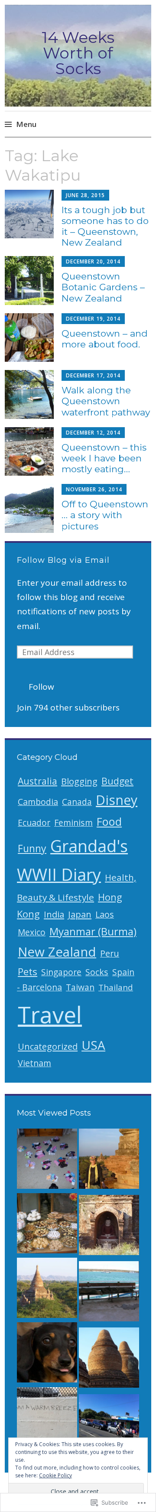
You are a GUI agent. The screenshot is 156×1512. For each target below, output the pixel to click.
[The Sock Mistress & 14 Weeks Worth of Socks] (47, 1161)
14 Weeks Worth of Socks (78, 53)
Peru (109, 953)
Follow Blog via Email (63, 560)
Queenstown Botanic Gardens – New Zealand (103, 287)
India (54, 914)
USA (93, 1045)
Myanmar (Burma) (92, 931)
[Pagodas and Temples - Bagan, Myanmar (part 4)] (109, 1359)
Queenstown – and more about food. (105, 339)
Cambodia (38, 802)
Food (109, 821)
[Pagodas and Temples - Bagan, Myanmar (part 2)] (109, 1227)
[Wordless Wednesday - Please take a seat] (109, 1293)
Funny (32, 848)
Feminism (73, 822)
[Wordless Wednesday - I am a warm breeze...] (47, 1419)
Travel (50, 1014)
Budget (117, 781)
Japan (79, 914)
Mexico (32, 932)
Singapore (61, 972)
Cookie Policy (55, 1475)
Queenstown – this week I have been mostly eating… (104, 458)
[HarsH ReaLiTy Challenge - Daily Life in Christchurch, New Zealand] (109, 1426)
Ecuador (34, 822)
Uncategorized (48, 1046)
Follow (41, 686)
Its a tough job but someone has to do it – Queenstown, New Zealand (105, 226)
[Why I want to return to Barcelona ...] (47, 1225)
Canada (77, 802)
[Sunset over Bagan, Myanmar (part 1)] (47, 1290)
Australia (37, 781)
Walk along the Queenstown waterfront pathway (106, 401)
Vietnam (34, 1063)
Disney (116, 800)
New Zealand (57, 951)
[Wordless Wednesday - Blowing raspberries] (47, 1354)
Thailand (115, 987)
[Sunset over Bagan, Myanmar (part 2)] (109, 1161)
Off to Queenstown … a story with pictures (105, 515)
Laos (104, 914)
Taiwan (80, 987)
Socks (96, 972)
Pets (27, 971)
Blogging (79, 781)
